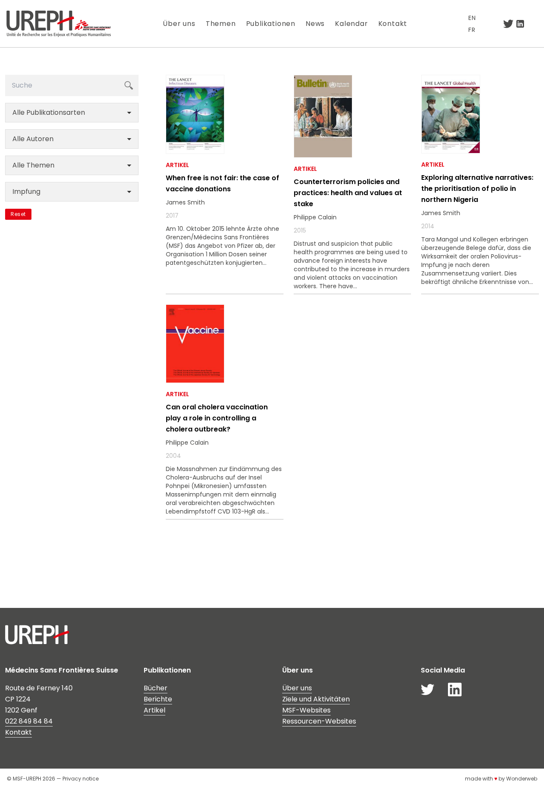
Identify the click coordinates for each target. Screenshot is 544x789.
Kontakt (393, 23)
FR (472, 30)
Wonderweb (521, 778)
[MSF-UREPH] (58, 23)
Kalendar (351, 23)
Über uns (179, 23)
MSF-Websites (306, 710)
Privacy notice (80, 778)
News (315, 23)
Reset (18, 214)
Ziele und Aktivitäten (316, 699)
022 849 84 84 (29, 721)
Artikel (154, 710)
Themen (221, 23)
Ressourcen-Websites (319, 721)
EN (472, 18)
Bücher (155, 688)
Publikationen (270, 23)
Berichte (158, 699)
